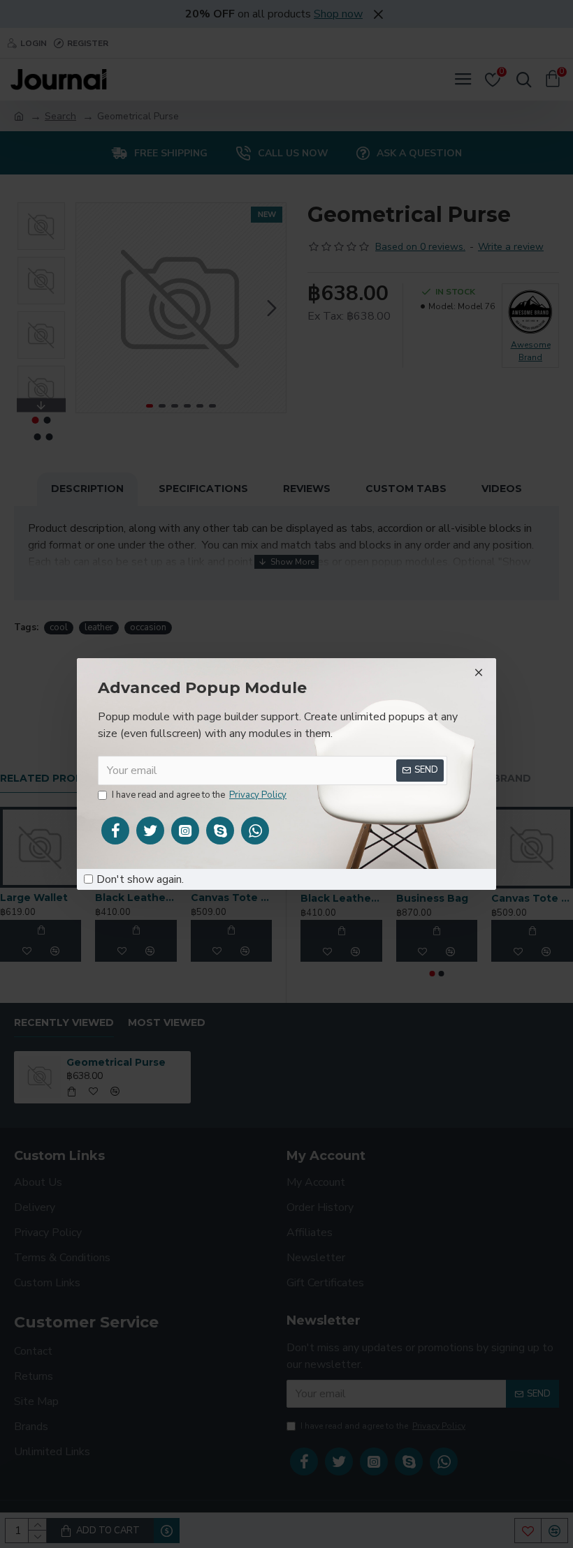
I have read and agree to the (199, 795)
